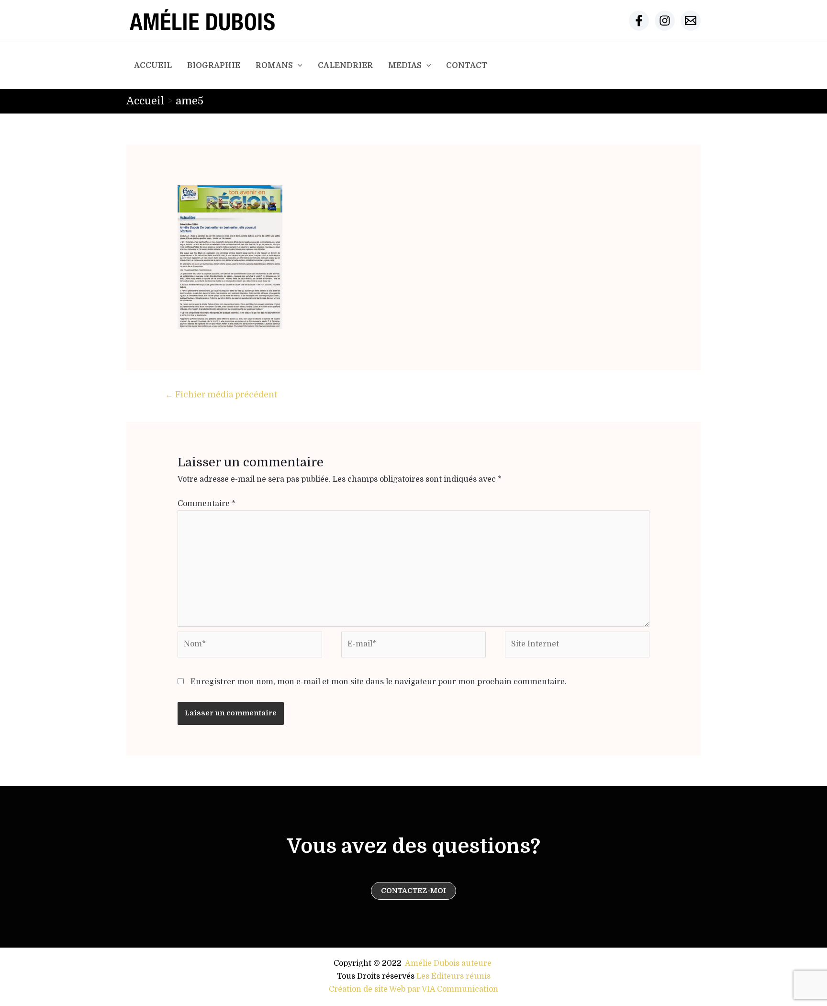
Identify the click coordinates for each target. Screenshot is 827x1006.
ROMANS (274, 65)
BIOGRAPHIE (213, 65)
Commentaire (206, 503)
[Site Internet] (577, 646)
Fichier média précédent (221, 394)
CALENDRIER (345, 65)
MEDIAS (405, 65)
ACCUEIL (153, 65)
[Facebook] (639, 21)
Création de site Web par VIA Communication (413, 989)
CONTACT (466, 65)
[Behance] (691, 21)
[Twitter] (665, 21)
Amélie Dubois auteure (448, 963)
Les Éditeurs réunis (453, 976)
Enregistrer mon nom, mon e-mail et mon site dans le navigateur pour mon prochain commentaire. (378, 682)
